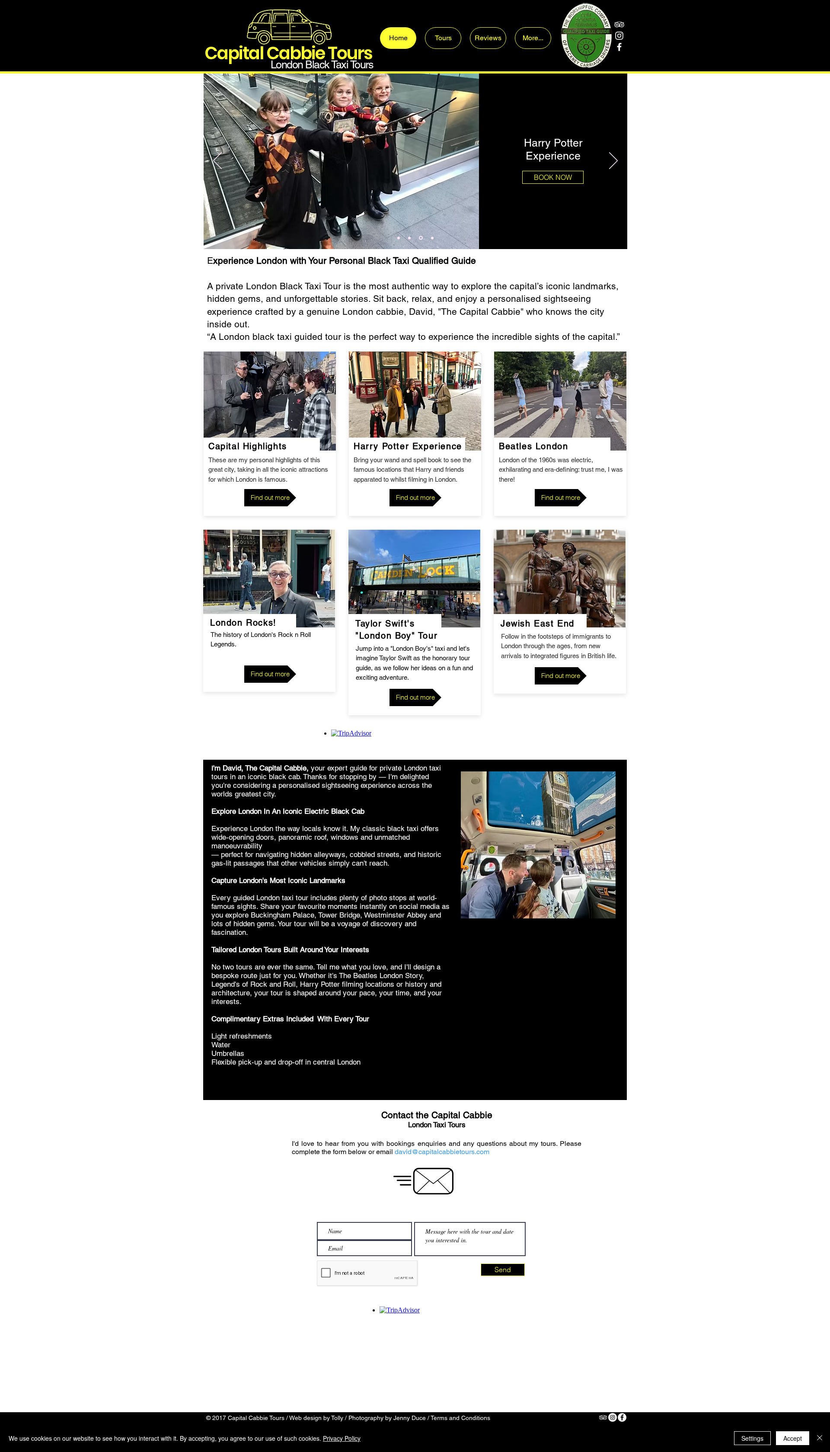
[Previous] (217, 161)
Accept (792, 1438)
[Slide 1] (398, 238)
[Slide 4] (432, 238)
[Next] (613, 161)
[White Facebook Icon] (619, 47)
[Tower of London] (420, 238)
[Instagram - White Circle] (612, 1417)
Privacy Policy (342, 1438)
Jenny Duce (409, 1417)
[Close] (819, 1438)
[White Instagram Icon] (619, 35)
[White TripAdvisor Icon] (619, 24)
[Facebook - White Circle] (622, 1417)
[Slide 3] (409, 238)
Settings (752, 1438)
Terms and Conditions (460, 1417)
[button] (549, 178)
